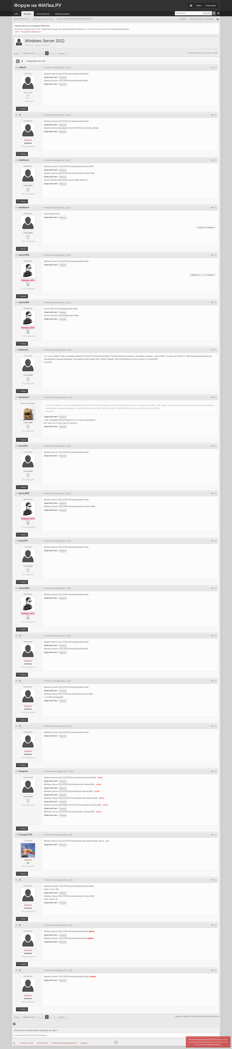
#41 (212, 67)
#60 (212, 970)
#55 (212, 726)
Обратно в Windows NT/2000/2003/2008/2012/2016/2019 (197, 1016)
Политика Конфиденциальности (64, 1043)
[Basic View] (22, 61)
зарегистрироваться (32, 32)
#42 (212, 115)
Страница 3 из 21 (29, 53)
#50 (212, 493)
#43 (212, 160)
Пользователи (43, 13)
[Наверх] (116, 1042)
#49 (212, 446)
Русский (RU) (42, 1043)
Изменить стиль (27, 1043)
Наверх (23, 109)
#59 (212, 925)
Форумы (27, 13)
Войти (198, 5)
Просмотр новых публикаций (202, 19)
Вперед (61, 53)
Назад (16, 53)
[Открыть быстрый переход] (217, 18)
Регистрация (211, 5)
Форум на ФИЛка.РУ (37, 5)
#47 (212, 350)
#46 (212, 302)
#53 (212, 636)
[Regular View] (18, 61)
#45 (212, 255)
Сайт (16, 13)
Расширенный (218, 13)
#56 (212, 771)
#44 (212, 208)
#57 (212, 835)
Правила (182, 19)
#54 (212, 681)
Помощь (84, 1043)
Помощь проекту (62, 13)
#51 (212, 541)
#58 (212, 880)
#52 (212, 588)
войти (17, 32)
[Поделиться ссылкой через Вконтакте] (14, 1024)
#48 (212, 397)
